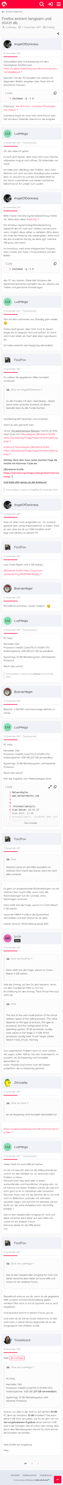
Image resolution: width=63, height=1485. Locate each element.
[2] (7, 796)
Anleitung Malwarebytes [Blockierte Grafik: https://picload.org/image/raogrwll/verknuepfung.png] (31, 450)
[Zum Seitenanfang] (57, 1479)
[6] (7, 810)
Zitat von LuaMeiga (21, 1263)
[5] (7, 806)
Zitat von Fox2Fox (20, 958)
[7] (7, 813)
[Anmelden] (50, 4)
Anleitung (32, 219)
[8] (7, 817)
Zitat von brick (18, 1103)
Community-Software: (32, 1480)
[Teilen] (58, 34)
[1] (7, 98)
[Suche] (41, 4)
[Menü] (58, 4)
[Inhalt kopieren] (55, 93)
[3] (7, 799)
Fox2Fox (35, 489)
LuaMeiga (35, 674)
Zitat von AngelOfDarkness (25, 389)
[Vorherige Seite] (26, 1463)
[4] (7, 803)
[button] (50, 787)
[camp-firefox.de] (4, 4)
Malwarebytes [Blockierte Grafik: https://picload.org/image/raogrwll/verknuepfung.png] (31, 438)
